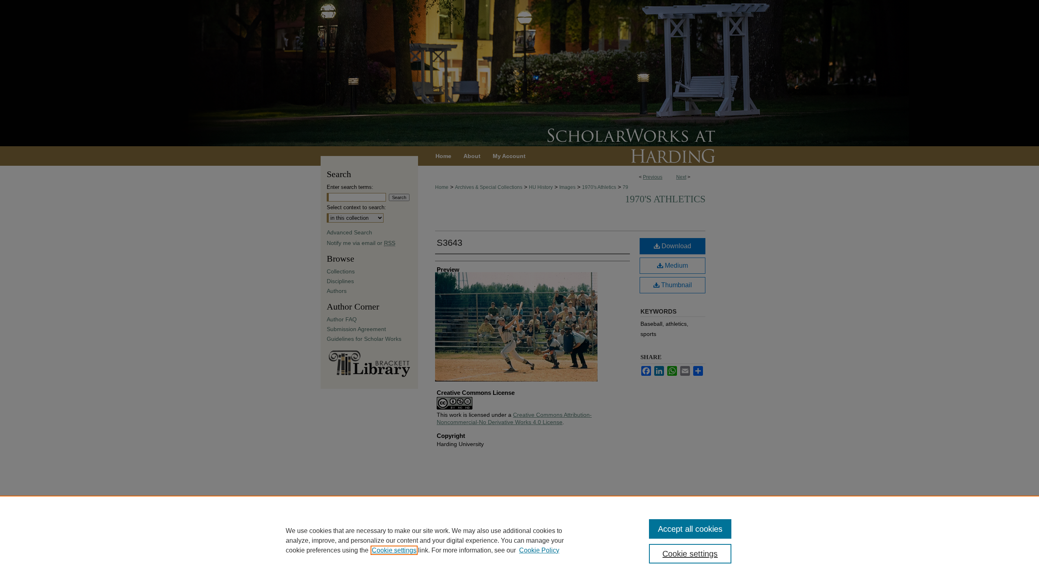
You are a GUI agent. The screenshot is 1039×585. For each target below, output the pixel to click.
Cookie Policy (539, 550)
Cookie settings (394, 550)
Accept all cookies (690, 528)
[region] (519, 540)
